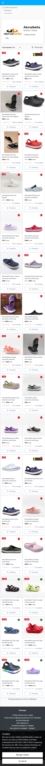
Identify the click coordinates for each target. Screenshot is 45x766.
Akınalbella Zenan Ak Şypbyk (9, 196)
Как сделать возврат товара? (22, 728)
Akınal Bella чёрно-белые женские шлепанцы (33, 439)
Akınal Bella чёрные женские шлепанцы (32, 318)
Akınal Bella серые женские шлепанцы (32, 399)
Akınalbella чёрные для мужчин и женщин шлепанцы (10, 76)
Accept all (22, 761)
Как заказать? (22, 723)
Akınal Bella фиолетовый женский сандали (10, 237)
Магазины (7, 10)
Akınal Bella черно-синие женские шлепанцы (10, 277)
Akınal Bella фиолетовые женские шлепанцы (10, 318)
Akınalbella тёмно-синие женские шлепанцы (33, 75)
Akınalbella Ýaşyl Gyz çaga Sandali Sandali (33, 601)
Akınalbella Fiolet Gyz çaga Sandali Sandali (34, 682)
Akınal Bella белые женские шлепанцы (9, 479)
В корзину (12, 86)
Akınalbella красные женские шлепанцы (32, 156)
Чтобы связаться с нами (22, 715)
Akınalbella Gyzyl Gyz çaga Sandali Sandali (33, 641)
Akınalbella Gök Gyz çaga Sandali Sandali (10, 601)
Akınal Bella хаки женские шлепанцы (33, 358)
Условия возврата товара (22, 726)
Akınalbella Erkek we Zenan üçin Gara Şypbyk (10, 115)
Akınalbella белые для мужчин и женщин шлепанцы (32, 197)
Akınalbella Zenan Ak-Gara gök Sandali (34, 479)
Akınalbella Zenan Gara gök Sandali (10, 520)
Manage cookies (22, 755)
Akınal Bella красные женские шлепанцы (32, 237)
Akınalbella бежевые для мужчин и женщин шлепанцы (10, 400)
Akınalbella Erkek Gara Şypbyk (32, 115)
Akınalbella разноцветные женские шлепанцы (34, 277)
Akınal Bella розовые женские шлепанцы (32, 520)
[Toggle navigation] (2, 2)
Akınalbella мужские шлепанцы (9, 560)
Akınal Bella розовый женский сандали (9, 358)
